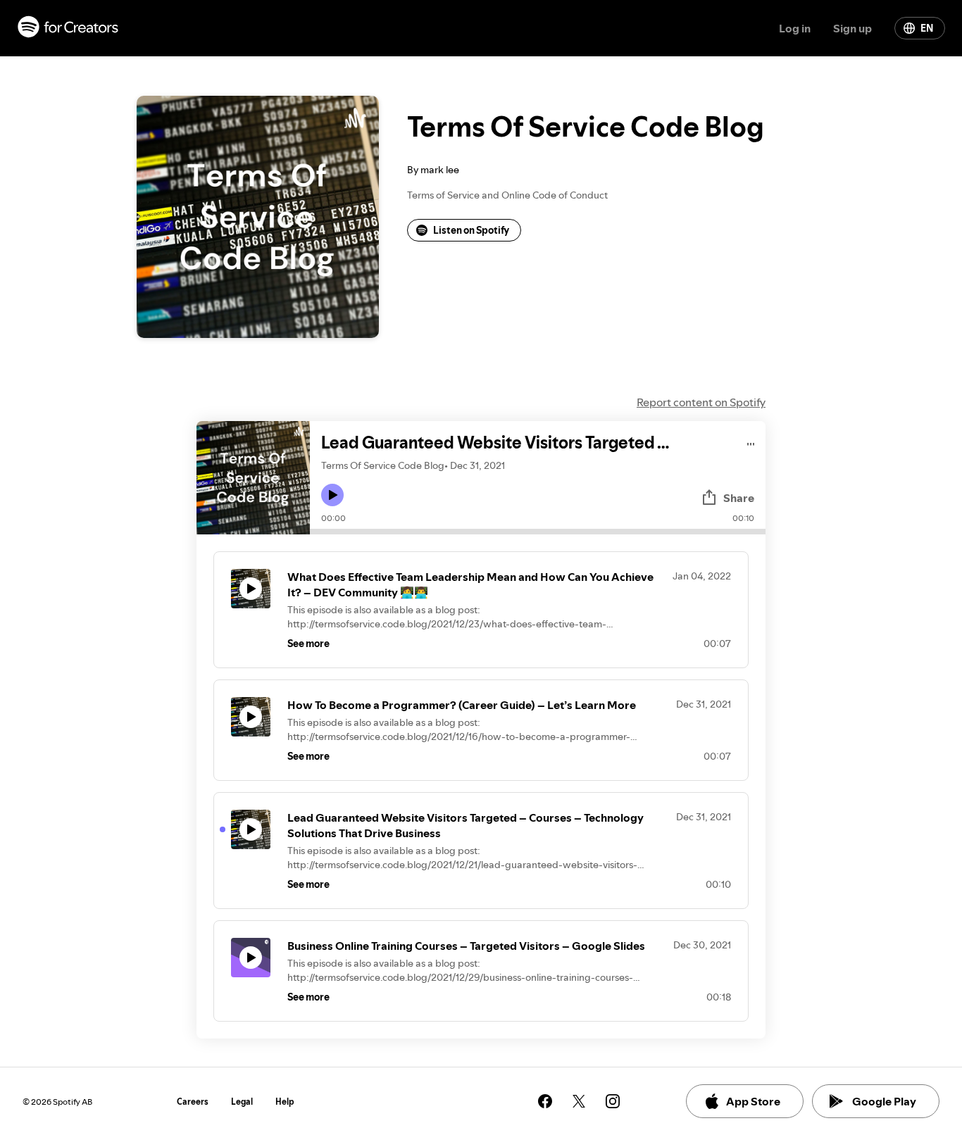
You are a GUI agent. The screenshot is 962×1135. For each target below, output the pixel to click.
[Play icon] (332, 495)
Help (284, 1102)
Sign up (852, 28)
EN (926, 28)
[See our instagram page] (612, 1101)
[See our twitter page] (578, 1101)
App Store (753, 1101)
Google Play (884, 1101)
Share (738, 498)
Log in (795, 28)
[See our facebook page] (545, 1101)
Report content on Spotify (701, 402)
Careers (192, 1102)
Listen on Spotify (471, 230)
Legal (242, 1102)
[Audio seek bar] (538, 531)
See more (308, 644)
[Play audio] (751, 442)
